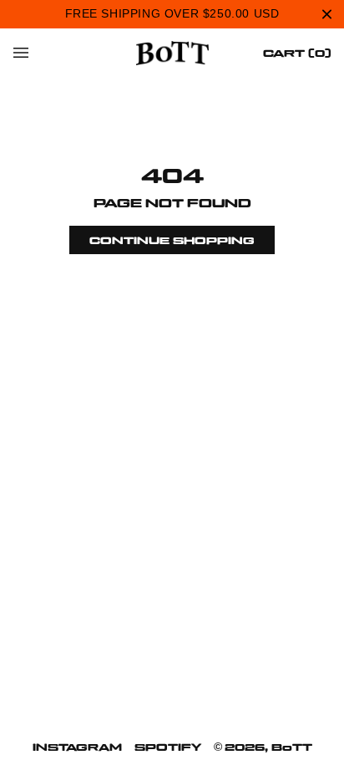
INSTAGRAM (77, 746)
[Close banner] (327, 14)
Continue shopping (172, 240)
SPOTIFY (167, 746)
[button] (21, 52)
